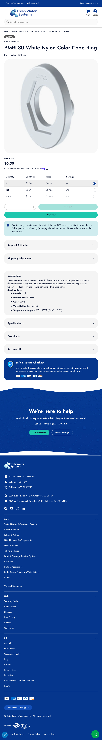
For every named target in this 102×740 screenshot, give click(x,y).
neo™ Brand (9, 648)
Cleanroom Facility (12, 653)
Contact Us (9, 627)
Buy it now (51, 214)
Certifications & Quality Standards (19, 680)
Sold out (68, 206)
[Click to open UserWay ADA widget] (5, 735)
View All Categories (13, 586)
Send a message (62, 432)
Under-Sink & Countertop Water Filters (21, 572)
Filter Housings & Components (18, 540)
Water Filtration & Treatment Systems (20, 524)
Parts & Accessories (17, 31)
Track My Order (11, 601)
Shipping (8, 612)
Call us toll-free (39, 432)
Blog (6, 659)
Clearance (8, 561)
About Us (8, 643)
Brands (7, 577)
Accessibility (49, 734)
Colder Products (11, 41)
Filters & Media (11, 545)
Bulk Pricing (9, 617)
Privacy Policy (34, 734)
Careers (7, 664)
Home (6, 31)
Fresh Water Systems (21, 715)
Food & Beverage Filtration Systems (20, 556)
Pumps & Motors (11, 529)
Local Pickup (10, 669)
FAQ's (7, 685)
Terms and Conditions (14, 734)
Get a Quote (10, 606)
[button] (88, 13)
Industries (8, 675)
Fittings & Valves (11, 534)
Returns (7, 622)
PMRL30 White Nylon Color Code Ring (56, 31)
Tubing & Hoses (11, 550)
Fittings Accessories (33, 31)
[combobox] (51, 22)
